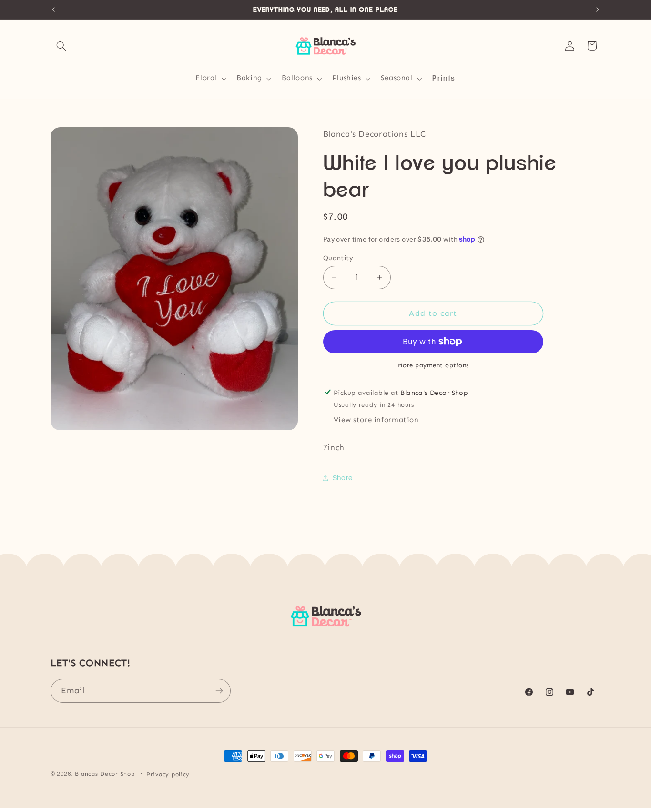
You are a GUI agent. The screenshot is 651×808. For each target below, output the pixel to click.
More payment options (433, 365)
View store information (376, 420)
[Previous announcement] (53, 9)
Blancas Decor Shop (104, 773)
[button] (61, 46)
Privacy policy (168, 774)
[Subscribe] (219, 690)
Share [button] (343, 477)
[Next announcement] (597, 9)
